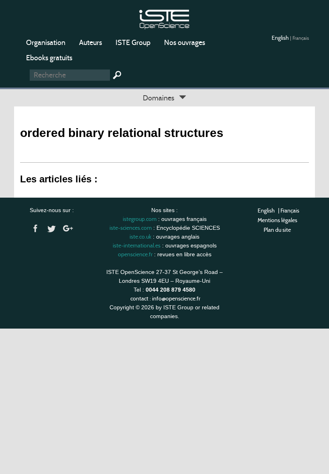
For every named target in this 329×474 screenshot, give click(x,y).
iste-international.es (136, 245)
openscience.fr (135, 254)
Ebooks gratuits (49, 57)
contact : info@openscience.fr (165, 298)
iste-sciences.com (131, 227)
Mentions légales (277, 220)
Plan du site (277, 229)
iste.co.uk (140, 236)
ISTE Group (133, 42)
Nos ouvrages (184, 42)
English (281, 37)
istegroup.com (139, 219)
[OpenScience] (164, 18)
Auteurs (90, 42)
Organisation (45, 42)
